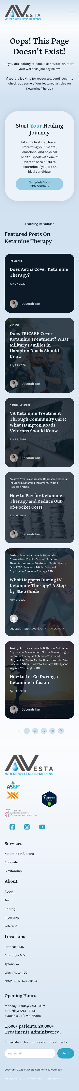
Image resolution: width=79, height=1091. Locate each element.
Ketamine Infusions (19, 854)
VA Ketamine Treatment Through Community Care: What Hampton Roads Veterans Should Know (38, 422)
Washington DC (16, 972)
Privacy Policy (13, 1078)
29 (52, 731)
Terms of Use (34, 1078)
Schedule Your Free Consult (39, 183)
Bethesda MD (14, 947)
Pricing (10, 909)
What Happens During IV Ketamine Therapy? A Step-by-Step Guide (38, 585)
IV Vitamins (13, 871)
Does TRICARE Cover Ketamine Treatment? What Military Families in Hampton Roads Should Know (39, 345)
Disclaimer (53, 1078)
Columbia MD (15, 955)
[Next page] (61, 731)
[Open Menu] (72, 12)
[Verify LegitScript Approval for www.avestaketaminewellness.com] (49, 798)
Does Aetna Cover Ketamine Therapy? (39, 271)
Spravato (11, 862)
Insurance (12, 917)
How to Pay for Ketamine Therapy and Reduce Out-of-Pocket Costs (37, 501)
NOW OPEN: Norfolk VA (21, 981)
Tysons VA (12, 964)
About (9, 891)
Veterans (11, 926)
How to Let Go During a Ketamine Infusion (34, 679)
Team (9, 900)
